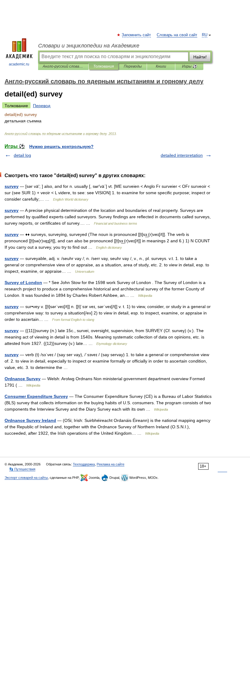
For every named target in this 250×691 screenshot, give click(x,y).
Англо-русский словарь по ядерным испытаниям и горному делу (63, 66)
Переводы (133, 66)
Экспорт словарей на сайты (26, 477)
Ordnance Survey (23, 378)
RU (204, 35)
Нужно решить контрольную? (61, 146)
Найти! (200, 56)
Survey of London (23, 282)
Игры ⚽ (189, 66)
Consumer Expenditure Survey (36, 396)
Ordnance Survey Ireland (30, 420)
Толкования (103, 66)
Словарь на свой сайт (177, 35)
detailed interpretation (182, 155)
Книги (161, 66)
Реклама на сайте (110, 464)
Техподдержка (84, 464)
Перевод (41, 105)
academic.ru (19, 64)
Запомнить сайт (136, 35)
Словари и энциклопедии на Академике (88, 46)
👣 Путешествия (22, 469)
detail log (22, 155)
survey (12, 186)
